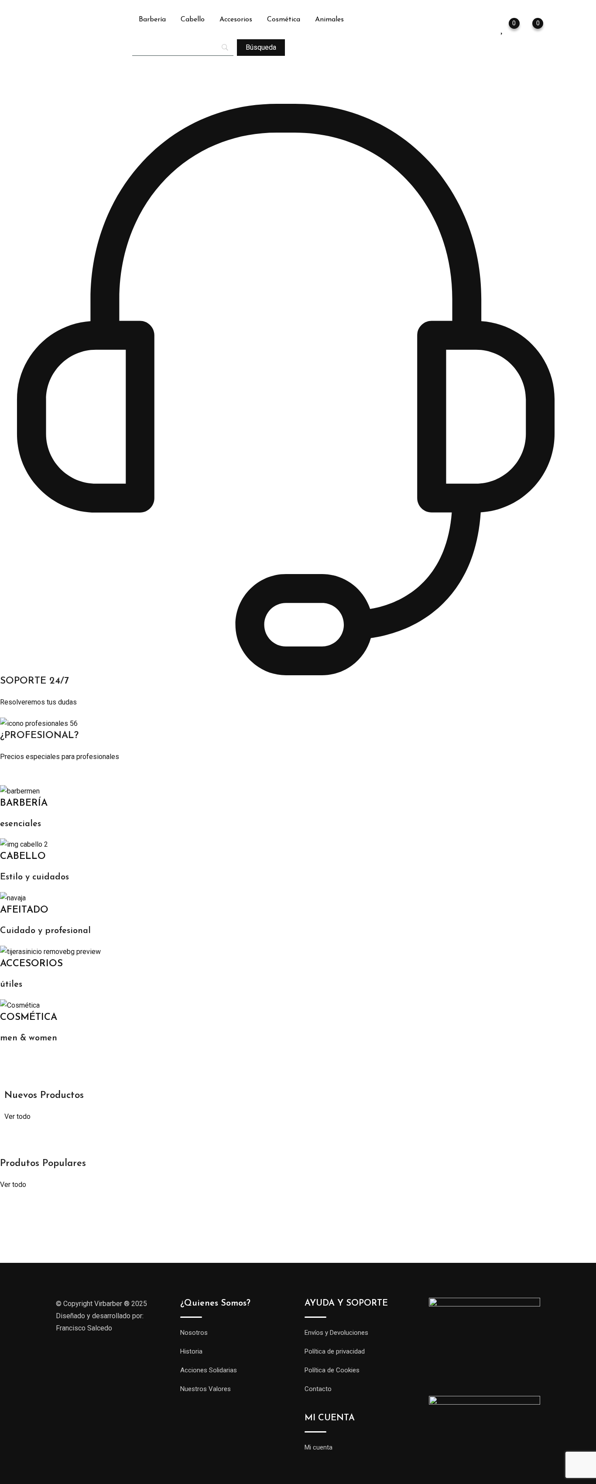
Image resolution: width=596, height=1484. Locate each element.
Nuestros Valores (205, 1389)
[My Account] (487, 28)
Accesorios (235, 19)
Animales (329, 19)
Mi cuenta (318, 1447)
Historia (191, 1351)
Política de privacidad (335, 1351)
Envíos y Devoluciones (336, 1333)
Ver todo (17, 1116)
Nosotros (194, 1333)
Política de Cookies (332, 1370)
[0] (529, 28)
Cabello (193, 19)
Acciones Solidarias (208, 1370)
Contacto (318, 1389)
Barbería (152, 19)
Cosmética (283, 19)
